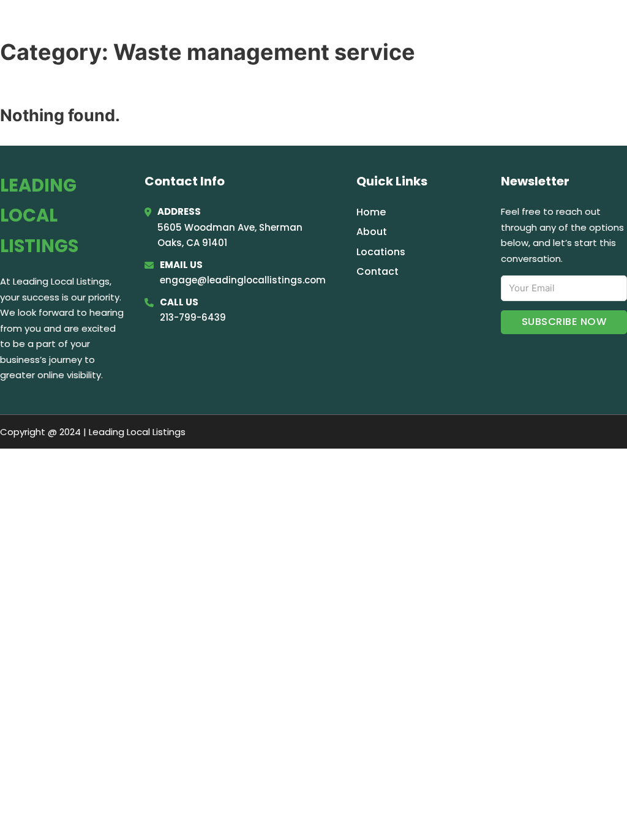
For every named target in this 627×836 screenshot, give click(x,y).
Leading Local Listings (133, 25)
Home (464, 25)
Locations (522, 25)
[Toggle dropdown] (610, 26)
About (371, 232)
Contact (377, 271)
